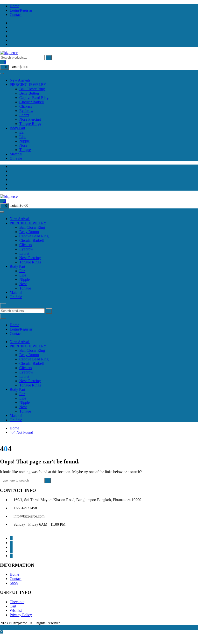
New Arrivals (20, 80)
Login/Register (21, 329)
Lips (22, 137)
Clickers (25, 106)
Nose (23, 145)
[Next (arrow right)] (189, 317)
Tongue (25, 150)
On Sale (16, 158)
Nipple (24, 141)
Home (14, 574)
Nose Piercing (30, 119)
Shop (14, 583)
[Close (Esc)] (192, 5)
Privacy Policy (21, 615)
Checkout (17, 602)
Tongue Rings (30, 124)
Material (16, 154)
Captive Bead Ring (34, 98)
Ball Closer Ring (32, 89)
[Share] (182, 5)
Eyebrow (26, 111)
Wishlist (16, 610)
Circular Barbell (31, 102)
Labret (24, 115)
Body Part (17, 128)
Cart (13, 606)
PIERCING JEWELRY (28, 85)
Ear (22, 132)
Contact (15, 15)
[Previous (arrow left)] (8, 317)
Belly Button (29, 93)
